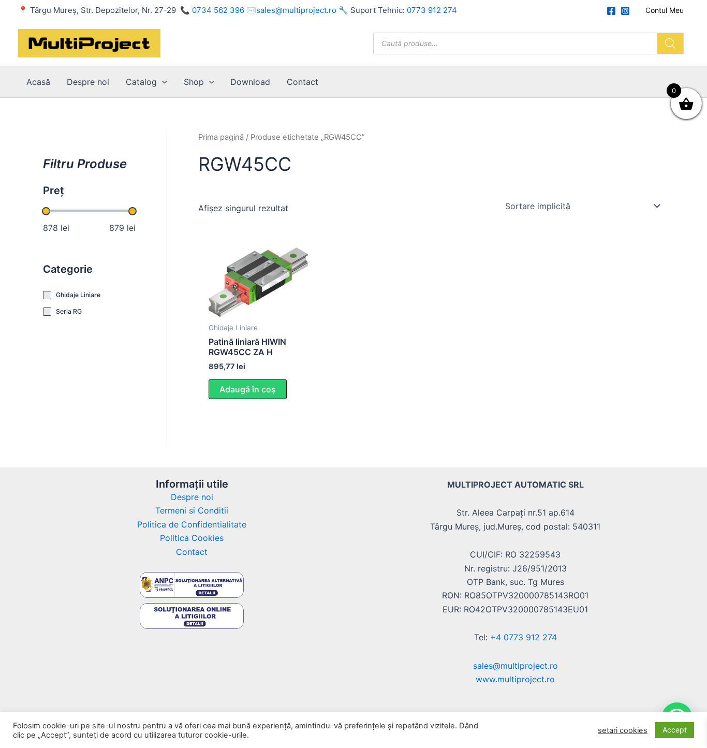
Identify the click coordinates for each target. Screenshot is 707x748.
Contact (302, 82)
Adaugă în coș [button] (247, 389)
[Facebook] (611, 11)
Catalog (141, 82)
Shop (194, 82)
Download (250, 82)
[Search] (670, 43)
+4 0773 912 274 (523, 637)
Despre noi (88, 82)
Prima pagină (221, 137)
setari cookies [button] (622, 730)
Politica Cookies (192, 538)
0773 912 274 (432, 10)
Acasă (38, 82)
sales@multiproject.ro (296, 10)
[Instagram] (625, 11)
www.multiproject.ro (515, 679)
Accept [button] (674, 729)
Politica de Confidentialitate (191, 524)
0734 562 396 (218, 10)
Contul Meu (664, 10)
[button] (162, 81)
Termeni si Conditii (191, 510)
